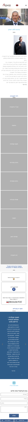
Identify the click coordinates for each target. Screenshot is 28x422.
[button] (26, 5)
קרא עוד (25, 84)
